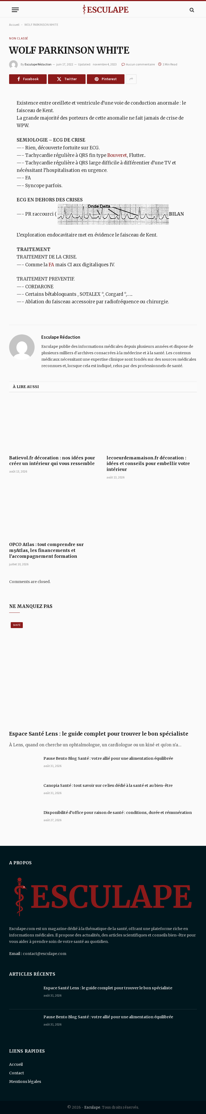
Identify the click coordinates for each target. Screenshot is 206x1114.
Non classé (18, 38)
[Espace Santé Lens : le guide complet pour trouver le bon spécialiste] (103, 673)
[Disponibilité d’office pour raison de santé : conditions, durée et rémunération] (24, 819)
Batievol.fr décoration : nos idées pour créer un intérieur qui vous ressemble (52, 460)
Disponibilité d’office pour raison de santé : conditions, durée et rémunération (117, 812)
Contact (16, 1073)
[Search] (191, 10)
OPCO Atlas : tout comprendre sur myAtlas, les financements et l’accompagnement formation (46, 550)
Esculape (92, 1107)
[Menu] (15, 10)
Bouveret (117, 155)
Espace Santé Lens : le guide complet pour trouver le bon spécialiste (98, 734)
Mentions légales (25, 1081)
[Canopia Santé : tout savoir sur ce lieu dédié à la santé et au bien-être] (24, 792)
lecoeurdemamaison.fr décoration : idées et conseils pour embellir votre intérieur (148, 463)
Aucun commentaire (140, 64)
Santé (17, 625)
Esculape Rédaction (38, 64)
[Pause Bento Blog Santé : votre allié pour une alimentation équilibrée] (24, 765)
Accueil (14, 25)
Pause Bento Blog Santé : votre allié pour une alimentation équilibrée (108, 758)
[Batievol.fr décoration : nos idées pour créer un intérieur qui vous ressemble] (54, 425)
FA (52, 265)
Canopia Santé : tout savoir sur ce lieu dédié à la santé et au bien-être (107, 785)
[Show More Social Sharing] (131, 79)
